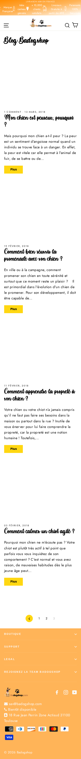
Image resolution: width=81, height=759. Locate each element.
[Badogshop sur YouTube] (74, 692)
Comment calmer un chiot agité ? (39, 532)
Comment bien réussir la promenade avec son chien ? (33, 256)
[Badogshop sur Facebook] (57, 692)
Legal (9, 659)
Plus (13, 169)
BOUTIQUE (12, 634)
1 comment (12, 112)
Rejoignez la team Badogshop (32, 671)
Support (12, 646)
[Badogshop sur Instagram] (66, 692)
